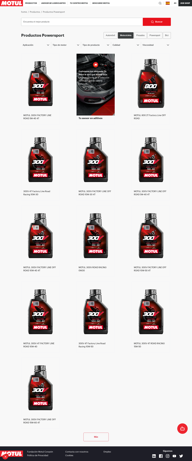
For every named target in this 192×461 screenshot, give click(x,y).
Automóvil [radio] (110, 35)
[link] (40, 83)
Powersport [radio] (155, 35)
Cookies (69, 455)
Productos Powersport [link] (54, 12)
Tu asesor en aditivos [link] (90, 118)
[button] (5, 456)
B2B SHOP (185, 3)
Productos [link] (35, 12)
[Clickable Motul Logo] (11, 3)
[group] (137, 35)
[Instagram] (167, 456)
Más (96, 437)
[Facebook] (161, 456)
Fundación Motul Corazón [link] (40, 452)
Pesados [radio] (140, 35)
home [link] (24, 12)
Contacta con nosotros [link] (76, 452)
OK (43, 448)
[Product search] (160, 3)
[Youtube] (174, 456)
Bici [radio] (167, 35)
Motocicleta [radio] (125, 35)
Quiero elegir (16, 448)
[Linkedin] (154, 456)
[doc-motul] (182, 428)
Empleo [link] (107, 452)
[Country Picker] (168, 3)
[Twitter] (181, 456)
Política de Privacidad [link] (37, 455)
